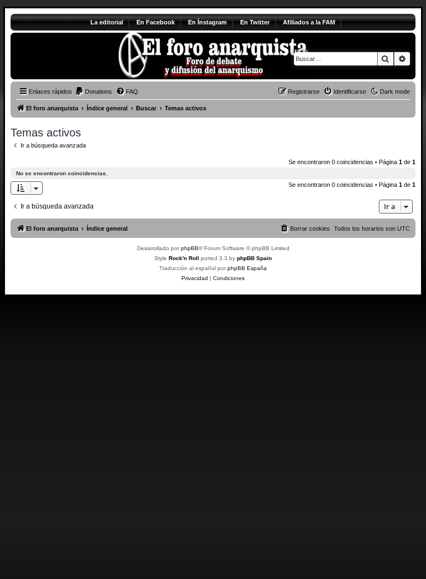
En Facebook (155, 22)
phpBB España (247, 268)
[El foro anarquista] (102, 56)
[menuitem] (93, 91)
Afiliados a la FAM (309, 22)
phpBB (190, 248)
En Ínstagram (207, 22)
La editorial (106, 22)
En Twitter (255, 22)
